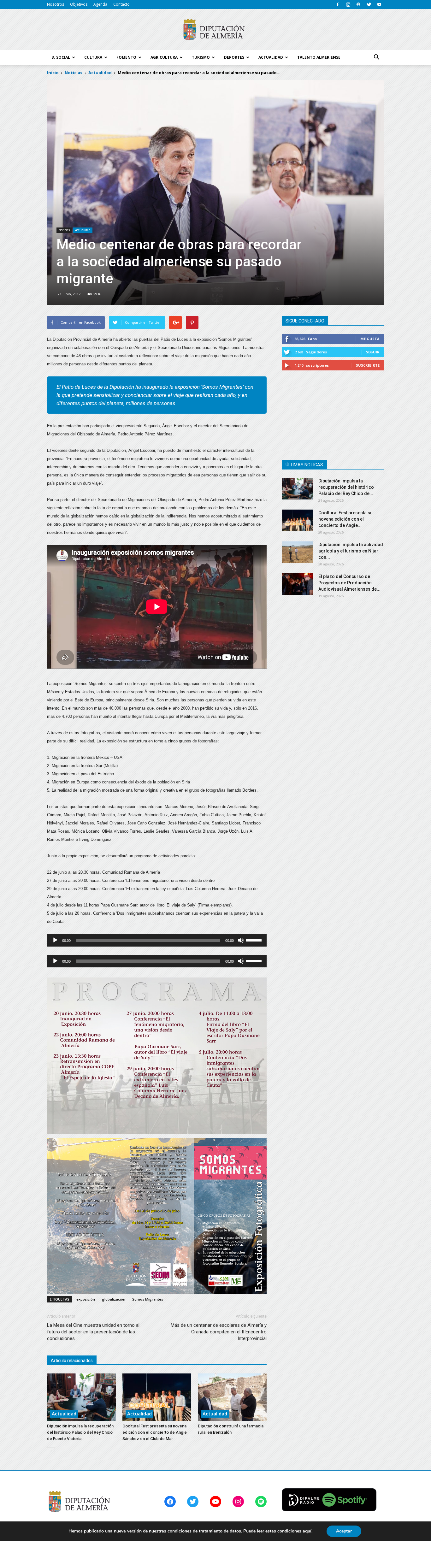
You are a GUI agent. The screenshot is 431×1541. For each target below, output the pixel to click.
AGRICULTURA (164, 57)
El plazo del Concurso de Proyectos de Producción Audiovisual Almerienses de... (349, 583)
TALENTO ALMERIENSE (318, 57)
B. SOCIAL (60, 57)
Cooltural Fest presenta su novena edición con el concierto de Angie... (345, 519)
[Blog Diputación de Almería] (215, 29)
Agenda (100, 4)
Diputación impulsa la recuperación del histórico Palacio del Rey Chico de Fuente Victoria (80, 1432)
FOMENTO (126, 57)
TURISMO (201, 57)
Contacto (121, 4)
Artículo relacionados (72, 1360)
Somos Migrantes (147, 1299)
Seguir (373, 352)
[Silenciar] (241, 940)
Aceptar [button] (344, 1531)
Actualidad (83, 230)
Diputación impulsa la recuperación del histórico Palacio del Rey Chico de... (346, 487)
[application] (157, 940)
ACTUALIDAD (270, 57)
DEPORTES (234, 57)
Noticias (64, 230)
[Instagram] (348, 4)
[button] (376, 57)
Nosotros (55, 4)
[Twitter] (369, 4)
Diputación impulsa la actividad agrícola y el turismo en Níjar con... (350, 551)
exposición (85, 1299)
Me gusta (370, 338)
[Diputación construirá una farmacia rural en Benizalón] (232, 1397)
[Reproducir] (55, 940)
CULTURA (93, 57)
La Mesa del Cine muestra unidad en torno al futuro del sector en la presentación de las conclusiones (93, 1331)
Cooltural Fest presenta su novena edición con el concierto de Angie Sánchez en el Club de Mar (154, 1432)
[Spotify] (358, 4)
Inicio (53, 72)
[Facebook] (337, 4)
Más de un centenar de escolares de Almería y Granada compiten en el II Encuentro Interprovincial (219, 1331)
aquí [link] (307, 1531)
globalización (113, 1299)
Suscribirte (368, 365)
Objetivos (78, 4)
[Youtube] (379, 4)
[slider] (254, 939)
